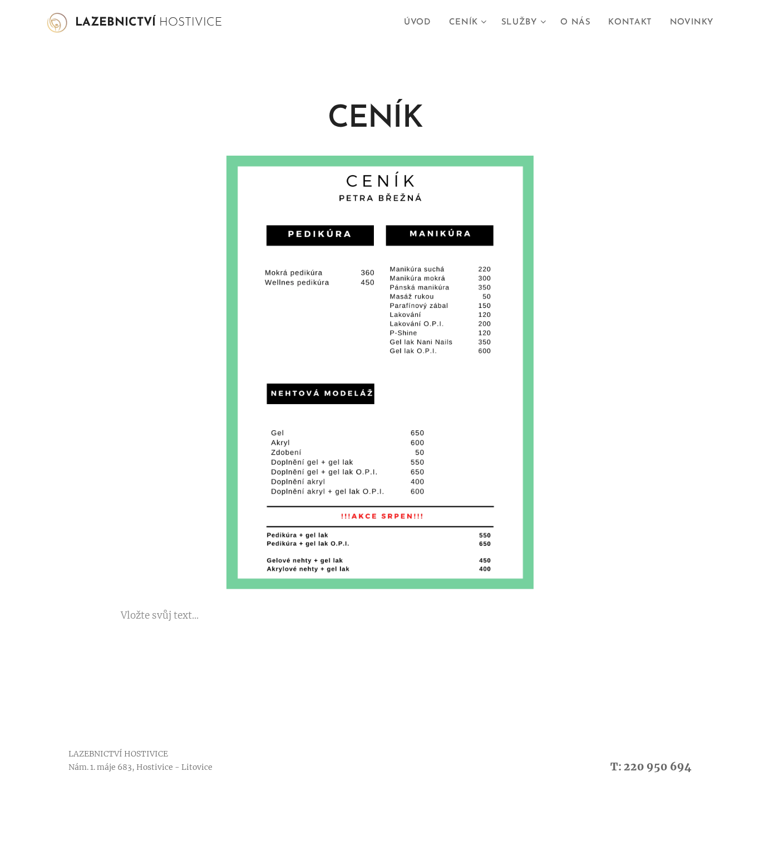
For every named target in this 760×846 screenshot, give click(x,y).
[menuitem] (420, 23)
